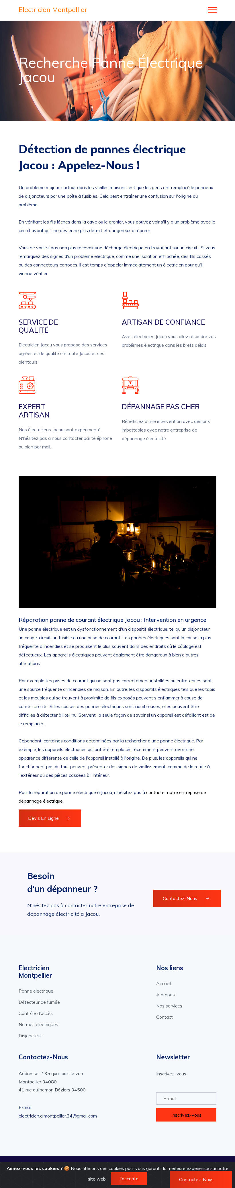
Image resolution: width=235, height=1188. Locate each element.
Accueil (163, 983)
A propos (165, 994)
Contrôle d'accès (36, 1013)
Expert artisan (34, 411)
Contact (164, 1017)
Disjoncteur (30, 1035)
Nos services (169, 1006)
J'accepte (128, 1178)
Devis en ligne (43, 818)
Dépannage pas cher (161, 407)
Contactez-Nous (180, 898)
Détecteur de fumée (39, 1002)
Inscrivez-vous (186, 1115)
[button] (212, 9)
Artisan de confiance (163, 322)
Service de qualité (38, 326)
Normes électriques (38, 1024)
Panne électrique (36, 991)
